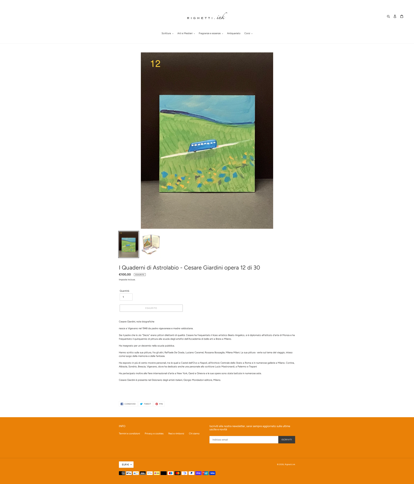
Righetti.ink (290, 464)
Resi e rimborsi (176, 433)
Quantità (124, 290)
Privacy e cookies (154, 433)
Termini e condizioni (129, 433)
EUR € (125, 464)
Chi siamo (194, 433)
